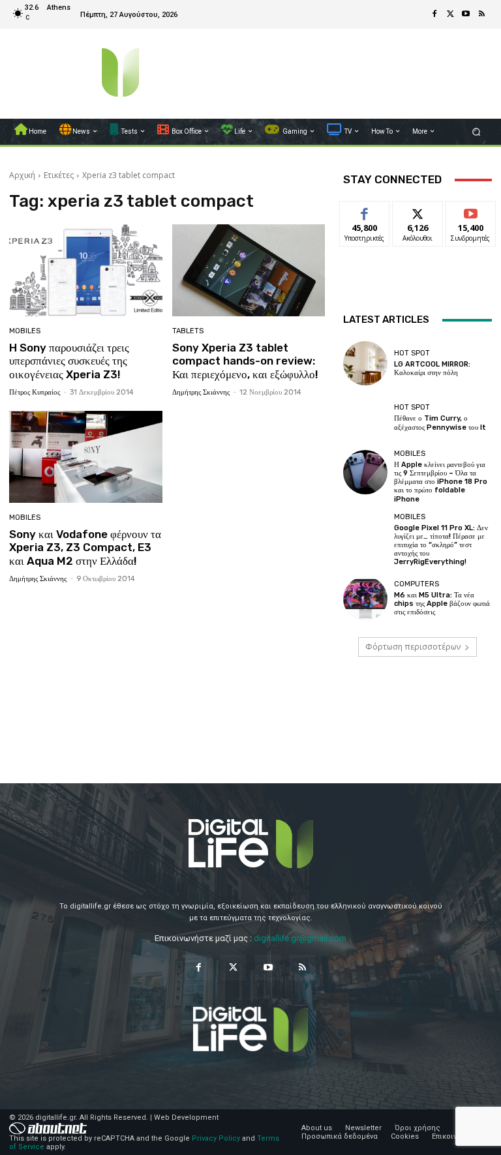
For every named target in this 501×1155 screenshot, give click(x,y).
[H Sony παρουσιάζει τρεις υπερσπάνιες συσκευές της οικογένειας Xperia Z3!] (85, 270)
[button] (476, 131)
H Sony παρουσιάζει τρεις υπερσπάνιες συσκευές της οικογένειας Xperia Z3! (69, 361)
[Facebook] (434, 14)
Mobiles (24, 331)
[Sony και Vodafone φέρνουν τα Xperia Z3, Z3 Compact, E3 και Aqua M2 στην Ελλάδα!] (85, 457)
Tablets (188, 331)
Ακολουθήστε (421, 211)
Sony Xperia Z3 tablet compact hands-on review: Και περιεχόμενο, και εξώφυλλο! (245, 361)
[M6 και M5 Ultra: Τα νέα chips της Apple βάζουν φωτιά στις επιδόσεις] (365, 599)
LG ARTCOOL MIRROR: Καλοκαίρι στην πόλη (432, 368)
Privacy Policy (216, 1138)
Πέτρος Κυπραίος (34, 392)
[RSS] (481, 14)
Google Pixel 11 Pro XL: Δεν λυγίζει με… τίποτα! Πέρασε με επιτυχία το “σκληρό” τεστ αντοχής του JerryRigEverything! (441, 545)
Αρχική (22, 175)
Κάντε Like (365, 211)
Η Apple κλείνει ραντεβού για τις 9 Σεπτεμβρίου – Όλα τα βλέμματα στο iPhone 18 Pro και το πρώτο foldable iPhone (440, 481)
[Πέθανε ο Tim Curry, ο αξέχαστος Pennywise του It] (365, 417)
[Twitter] (450, 14)
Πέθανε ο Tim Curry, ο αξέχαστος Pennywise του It (440, 422)
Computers (416, 584)
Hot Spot (412, 353)
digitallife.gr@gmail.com (300, 938)
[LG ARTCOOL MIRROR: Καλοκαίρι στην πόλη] (365, 363)
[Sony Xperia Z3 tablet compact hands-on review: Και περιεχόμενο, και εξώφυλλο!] (249, 270)
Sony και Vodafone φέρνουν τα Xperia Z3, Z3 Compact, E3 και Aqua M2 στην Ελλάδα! (85, 547)
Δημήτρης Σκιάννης (201, 392)
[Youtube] (466, 14)
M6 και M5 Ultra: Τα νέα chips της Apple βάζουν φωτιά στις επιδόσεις (442, 603)
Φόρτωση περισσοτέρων (413, 646)
